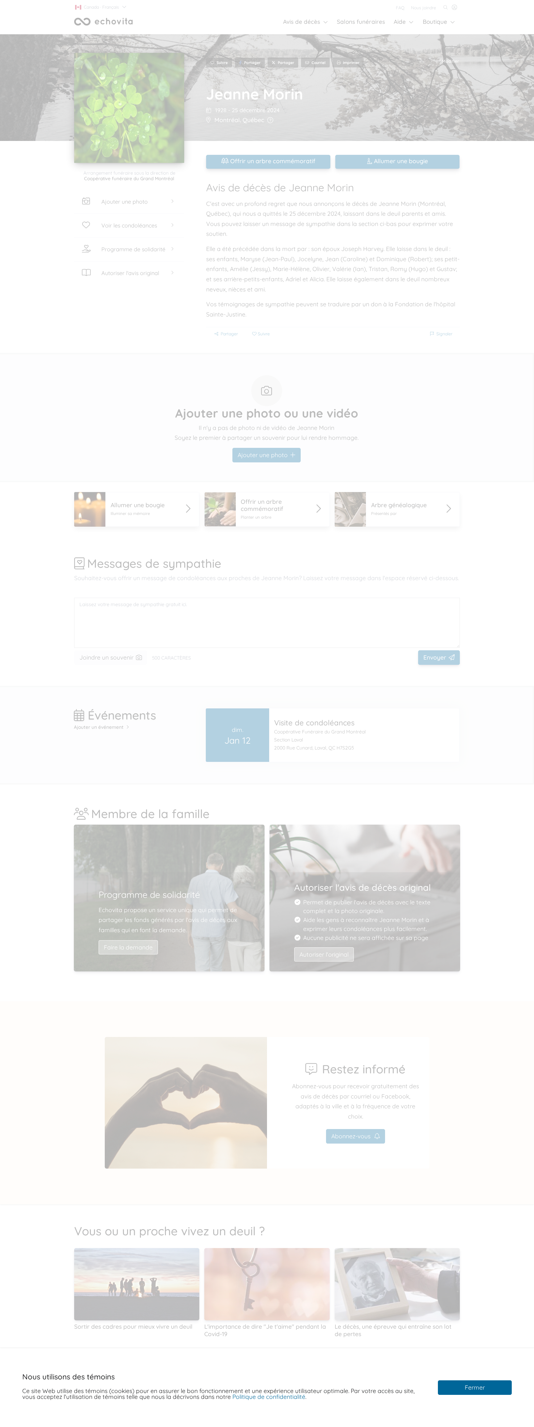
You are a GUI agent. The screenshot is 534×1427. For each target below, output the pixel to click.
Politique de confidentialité (268, 1396)
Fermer (475, 1387)
